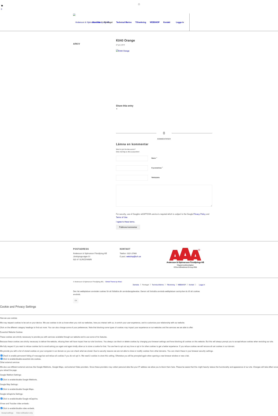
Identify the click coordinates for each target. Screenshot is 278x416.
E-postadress (157, 167)
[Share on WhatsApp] (119, 108)
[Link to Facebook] (194, 22)
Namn (154, 158)
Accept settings (7, 412)
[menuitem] (96, 22)
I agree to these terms (125, 221)
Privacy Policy (199, 214)
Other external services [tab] (10, 362)
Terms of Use (121, 217)
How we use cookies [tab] (8, 318)
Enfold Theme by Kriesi (114, 281)
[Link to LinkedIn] (203, 22)
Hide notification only (24, 412)
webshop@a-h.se (133, 256)
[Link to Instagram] (198, 22)
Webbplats (155, 177)
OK (76, 300)
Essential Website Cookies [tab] (11, 332)
